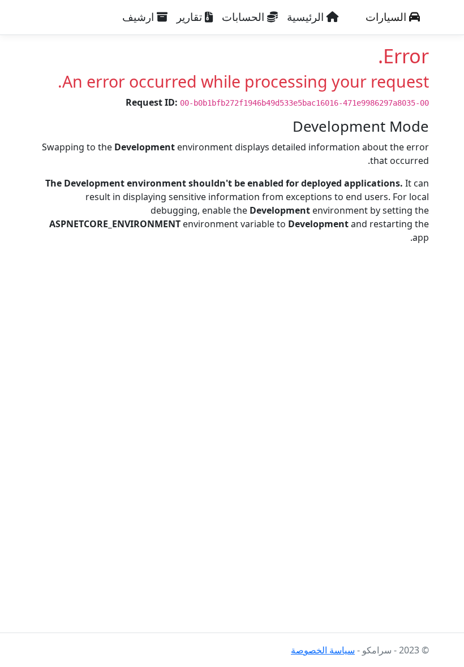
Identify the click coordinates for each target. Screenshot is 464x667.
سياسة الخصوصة (323, 650)
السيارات (387, 17)
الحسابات (244, 17)
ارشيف (139, 17)
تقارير (191, 17)
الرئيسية (306, 17)
